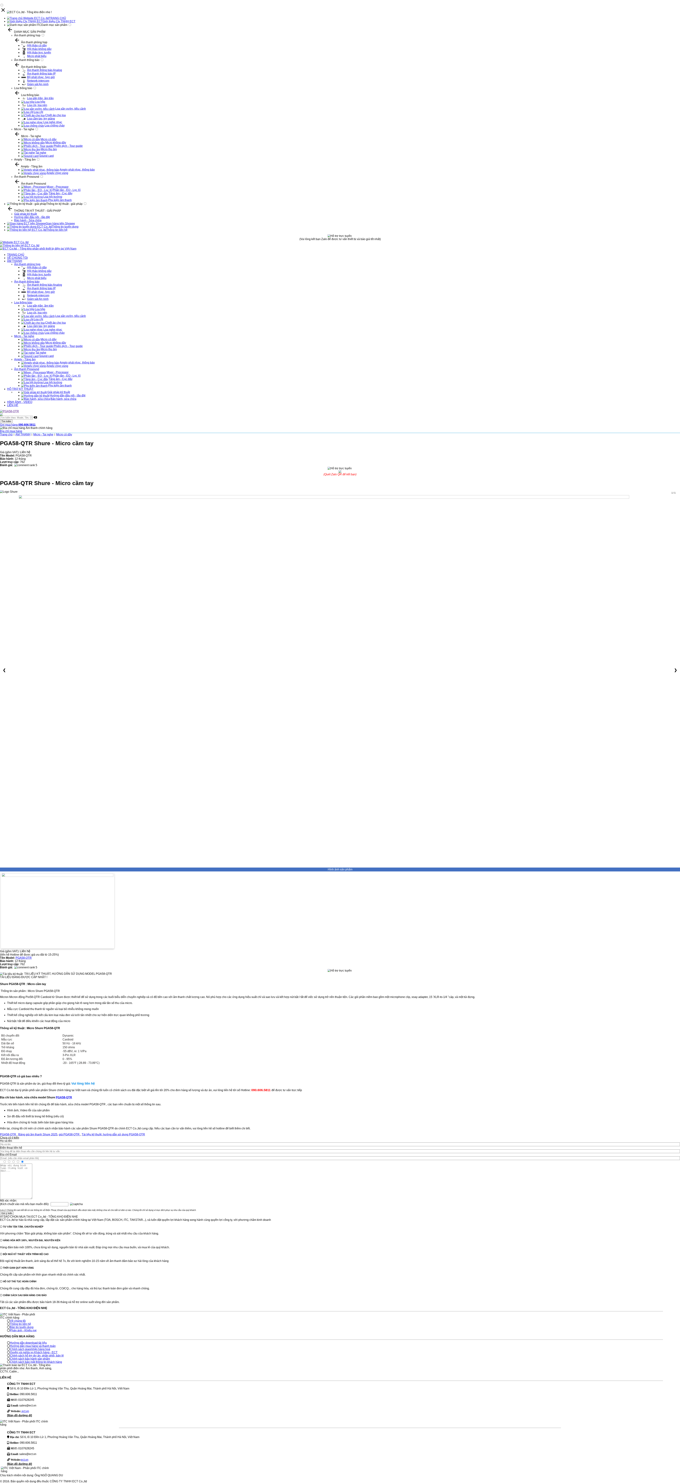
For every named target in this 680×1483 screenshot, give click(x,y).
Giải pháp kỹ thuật (25, 213)
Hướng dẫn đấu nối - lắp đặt (32, 217)
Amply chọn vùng (57, 173)
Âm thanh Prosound (26, 176)
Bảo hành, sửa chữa (63, 398)
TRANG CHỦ (57, 18)
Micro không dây (55, 142)
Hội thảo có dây (37, 45)
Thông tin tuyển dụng (65, 226)
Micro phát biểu (36, 56)
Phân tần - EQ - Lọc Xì (67, 190)
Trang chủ (6, 434)
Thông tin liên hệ (56, 229)
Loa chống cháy (55, 125)
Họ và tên (6, 1140)
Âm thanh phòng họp (27, 35)
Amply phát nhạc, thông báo (77, 169)
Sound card (46, 155)
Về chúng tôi (18, 1320)
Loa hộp (40, 101)
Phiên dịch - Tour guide (68, 145)
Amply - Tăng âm (25, 159)
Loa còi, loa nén (37, 105)
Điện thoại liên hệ (11, 1147)
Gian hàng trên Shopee (60, 223)
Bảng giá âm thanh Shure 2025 (37, 1134)
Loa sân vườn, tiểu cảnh (70, 108)
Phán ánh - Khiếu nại (23, 1330)
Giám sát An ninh (38, 84)
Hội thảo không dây (39, 48)
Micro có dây (48, 139)
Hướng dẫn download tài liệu (28, 1342)
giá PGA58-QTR (69, 1134)
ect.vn (25, 1411)
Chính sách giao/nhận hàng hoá (30, 1349)
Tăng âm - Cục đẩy (60, 193)
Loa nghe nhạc (52, 122)
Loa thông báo (23, 88)
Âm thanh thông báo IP (41, 73)
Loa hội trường (52, 196)
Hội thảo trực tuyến (39, 52)
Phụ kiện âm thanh (60, 200)
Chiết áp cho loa (55, 115)
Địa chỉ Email (8, 1154)
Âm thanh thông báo (26, 59)
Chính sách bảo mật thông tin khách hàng (36, 1361)
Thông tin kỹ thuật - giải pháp (64, 203)
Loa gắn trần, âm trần (40, 98)
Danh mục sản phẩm (54, 24)
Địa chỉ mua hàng (11, 431)
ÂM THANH (14, 261)
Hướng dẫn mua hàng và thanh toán (33, 1345)
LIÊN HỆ (12, 405)
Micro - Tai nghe (24, 129)
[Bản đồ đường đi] (19, 1415)
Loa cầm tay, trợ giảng (41, 118)
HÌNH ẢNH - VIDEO (19, 402)
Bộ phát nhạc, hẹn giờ (41, 77)
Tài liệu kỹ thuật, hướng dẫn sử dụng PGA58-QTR (113, 1134)
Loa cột (38, 112)
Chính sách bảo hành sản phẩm (30, 1358)
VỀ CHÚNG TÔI (17, 257)
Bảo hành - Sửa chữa (27, 220)
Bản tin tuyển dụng (21, 1327)
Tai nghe (40, 152)
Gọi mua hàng (18, 424)
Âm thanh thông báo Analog (44, 70)
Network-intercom (38, 80)
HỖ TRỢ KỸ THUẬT (20, 388)
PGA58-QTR (24, 957)
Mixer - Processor (58, 186)
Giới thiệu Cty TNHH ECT (59, 21)
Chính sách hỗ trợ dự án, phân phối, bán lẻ (37, 1355)
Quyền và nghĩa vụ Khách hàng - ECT (34, 1352)
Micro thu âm (49, 149)
